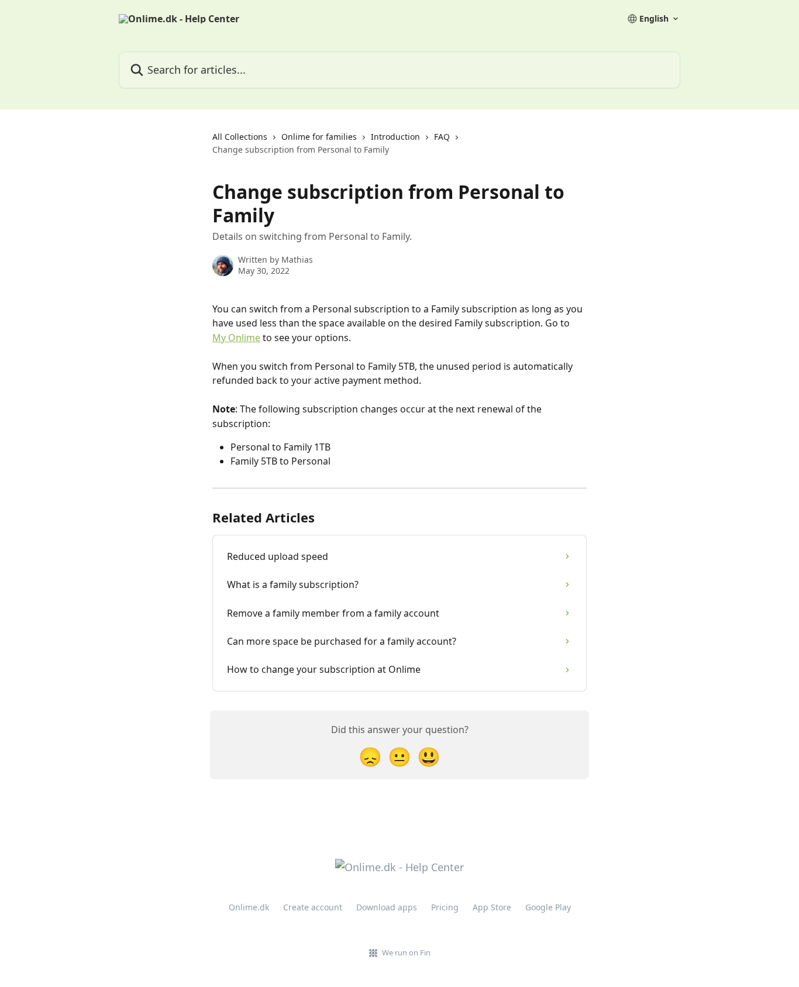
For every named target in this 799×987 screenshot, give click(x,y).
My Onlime (236, 337)
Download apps (386, 907)
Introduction (395, 136)
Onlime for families (319, 136)
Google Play (548, 907)
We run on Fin (406, 952)
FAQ (442, 136)
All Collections (239, 136)
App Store (492, 907)
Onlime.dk (249, 907)
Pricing (445, 907)
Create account (312, 907)
